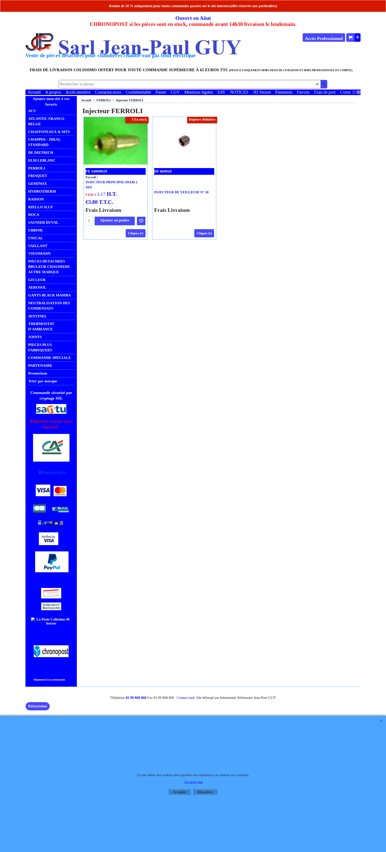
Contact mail (186, 698)
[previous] (354, 92)
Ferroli (91, 177)
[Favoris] (141, 221)
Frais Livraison (103, 210)
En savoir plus (194, 782)
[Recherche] (324, 84)
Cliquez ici (135, 233)
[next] (359, 92)
